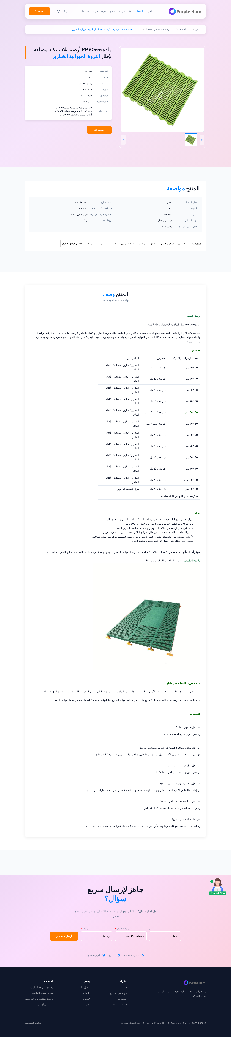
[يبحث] (65, 11)
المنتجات (139, 11)
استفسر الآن (39, 11)
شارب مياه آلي (45, 1004)
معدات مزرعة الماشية (41, 987)
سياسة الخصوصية (33, 1023)
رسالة (84, 928)
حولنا (124, 987)
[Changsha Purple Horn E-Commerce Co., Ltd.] (185, 11)
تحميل (86, 998)
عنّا (130, 11)
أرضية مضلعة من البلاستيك (157, 29)
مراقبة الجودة (99, 11)
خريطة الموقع (120, 1004)
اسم (151, 928)
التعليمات (85, 993)
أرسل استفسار (64, 936)
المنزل (150, 11)
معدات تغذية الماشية (42, 993)
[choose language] (57, 11)
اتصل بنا (86, 11)
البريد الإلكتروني (123, 928)
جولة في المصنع (117, 11)
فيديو (87, 1004)
